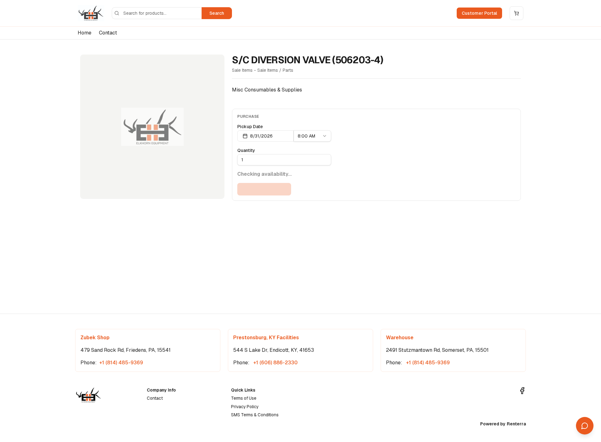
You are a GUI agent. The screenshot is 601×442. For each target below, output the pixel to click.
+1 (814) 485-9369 (121, 362)
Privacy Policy (245, 406)
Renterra (516, 424)
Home (84, 32)
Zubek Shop (95, 337)
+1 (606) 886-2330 (275, 362)
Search (216, 13)
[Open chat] (584, 425)
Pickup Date (250, 126)
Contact (108, 32)
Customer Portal (479, 13)
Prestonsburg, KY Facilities (266, 337)
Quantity (246, 150)
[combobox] (312, 136)
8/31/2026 (261, 136)
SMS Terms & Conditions (255, 415)
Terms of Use (243, 398)
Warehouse (400, 337)
